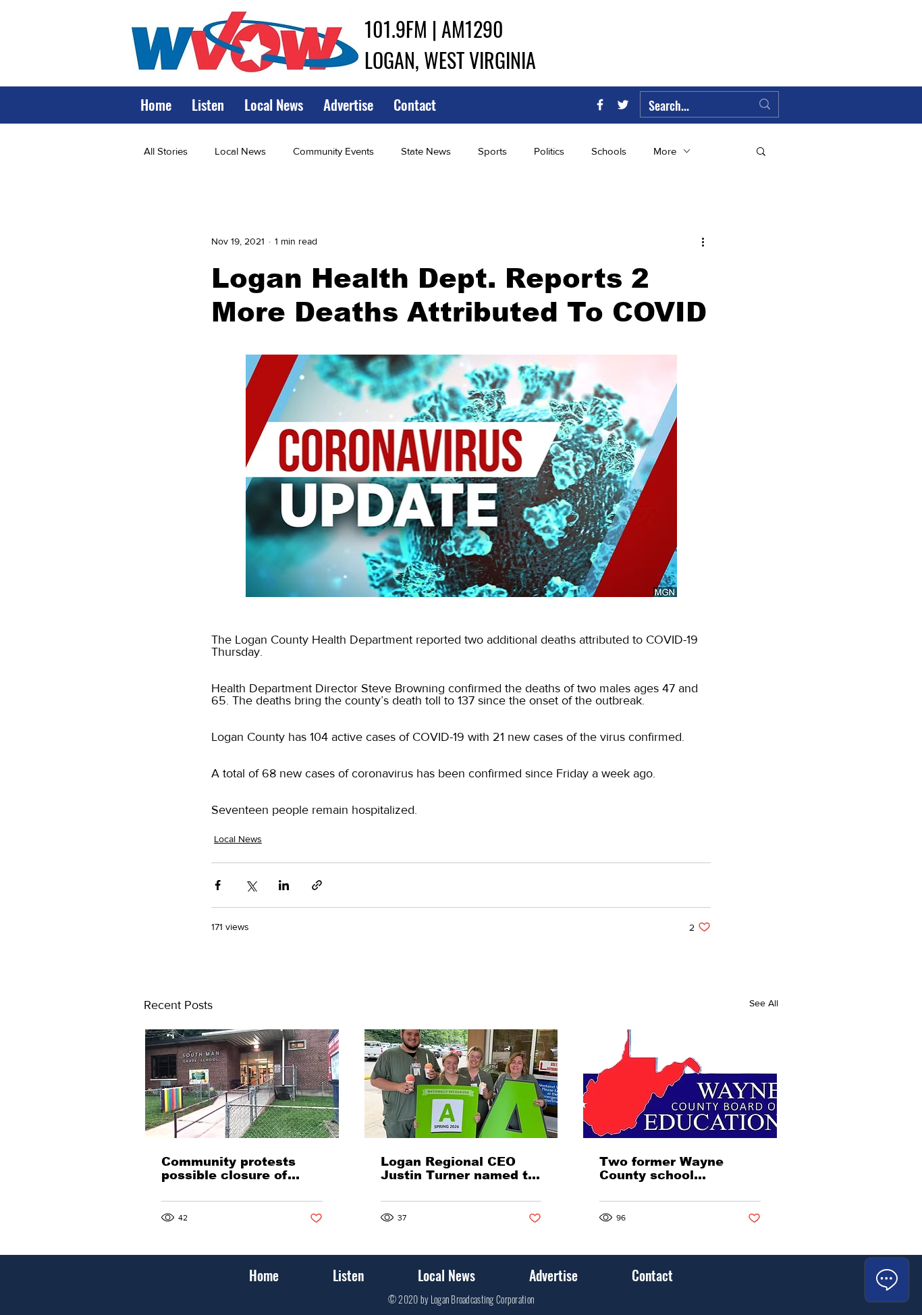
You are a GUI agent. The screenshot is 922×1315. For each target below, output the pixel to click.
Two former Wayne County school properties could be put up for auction (676, 1168)
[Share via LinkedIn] (283, 885)
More (664, 151)
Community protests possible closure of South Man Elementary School (237, 1168)
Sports (492, 151)
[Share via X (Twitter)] (250, 885)
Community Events (333, 151)
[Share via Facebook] (217, 885)
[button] (761, 150)
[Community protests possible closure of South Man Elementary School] (242, 1083)
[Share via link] (316, 885)
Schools (608, 151)
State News (426, 151)
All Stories (166, 151)
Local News (240, 151)
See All (763, 1003)
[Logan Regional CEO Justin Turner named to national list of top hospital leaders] (461, 1083)
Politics (549, 151)
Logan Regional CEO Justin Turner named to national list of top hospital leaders (458, 1168)
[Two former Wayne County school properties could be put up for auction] (680, 1083)
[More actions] (703, 241)
